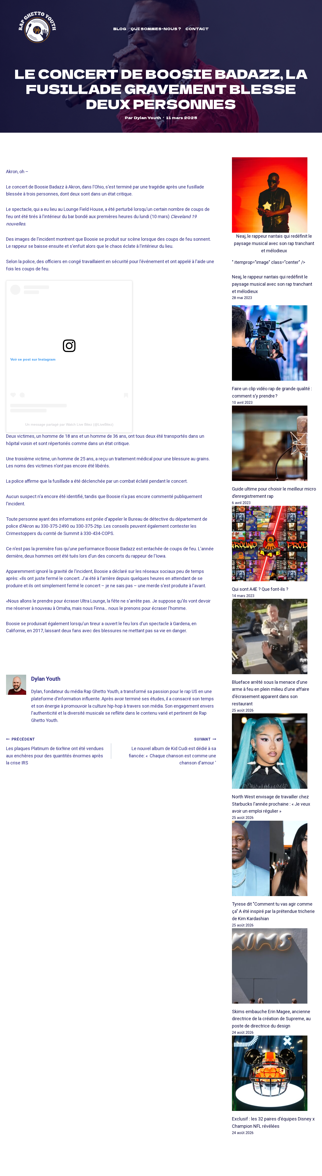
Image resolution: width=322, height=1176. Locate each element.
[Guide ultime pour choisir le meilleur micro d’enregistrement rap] (274, 443)
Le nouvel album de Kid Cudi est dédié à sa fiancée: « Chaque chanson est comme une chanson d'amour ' (172, 751)
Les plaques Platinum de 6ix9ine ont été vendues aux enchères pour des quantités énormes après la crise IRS (55, 751)
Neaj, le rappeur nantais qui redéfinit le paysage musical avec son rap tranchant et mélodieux (274, 243)
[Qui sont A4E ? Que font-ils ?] (274, 543)
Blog (119, 28)
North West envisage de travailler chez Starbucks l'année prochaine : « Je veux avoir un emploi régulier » (271, 804)
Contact (197, 28)
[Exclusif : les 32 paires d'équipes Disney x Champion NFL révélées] (274, 1073)
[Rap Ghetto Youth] (37, 28)
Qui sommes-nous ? (156, 28)
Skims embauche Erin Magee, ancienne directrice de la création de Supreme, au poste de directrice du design (271, 1019)
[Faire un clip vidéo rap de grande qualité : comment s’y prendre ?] (274, 343)
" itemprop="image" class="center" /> (268, 262)
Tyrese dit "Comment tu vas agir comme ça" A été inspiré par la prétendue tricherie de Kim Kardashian (273, 911)
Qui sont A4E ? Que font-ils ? (260, 589)
